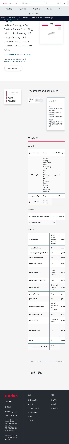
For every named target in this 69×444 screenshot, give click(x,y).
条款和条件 (54, 408)
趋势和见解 (36, 9)
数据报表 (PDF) (31, 100)
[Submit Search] (46, 3)
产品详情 (10, 98)
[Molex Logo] (10, 3)
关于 (60, 9)
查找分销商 (31, 404)
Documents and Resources (13, 94)
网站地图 (7, 435)
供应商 (30, 416)
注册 (58, 3)
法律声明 (54, 400)
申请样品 (30, 420)
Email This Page (12, 68)
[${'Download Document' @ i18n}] (41, 100)
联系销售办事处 (33, 412)
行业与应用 (23, 9)
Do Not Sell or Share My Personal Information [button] (11, 437)
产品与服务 (9, 9)
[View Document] (37, 100)
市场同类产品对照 (33, 408)
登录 (63, 3)
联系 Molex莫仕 (33, 400)
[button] (59, 28)
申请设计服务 (12, 101)
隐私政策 (54, 404)
